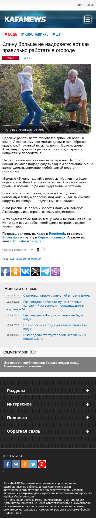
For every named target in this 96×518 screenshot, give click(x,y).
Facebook (57, 233)
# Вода (11, 34)
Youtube (19, 241)
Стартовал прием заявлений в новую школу (56, 295)
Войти (90, 5)
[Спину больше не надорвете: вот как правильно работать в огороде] (45, 99)
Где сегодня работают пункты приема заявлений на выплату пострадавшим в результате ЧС (44, 305)
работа (24, 258)
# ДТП (58, 34)
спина (14, 258)
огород (36, 258)
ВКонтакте (10, 237)
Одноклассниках (51, 237)
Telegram (37, 241)
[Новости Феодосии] (25, 18)
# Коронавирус (34, 34)
